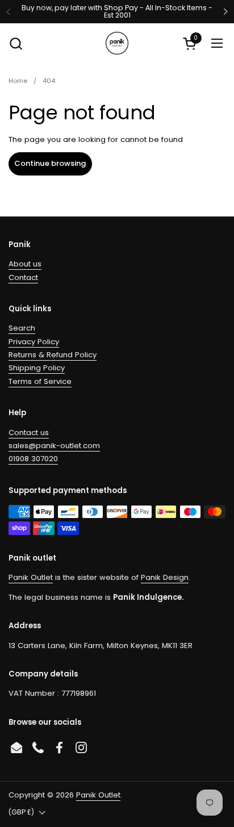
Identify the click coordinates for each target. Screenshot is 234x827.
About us (25, 263)
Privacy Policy (34, 341)
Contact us (29, 432)
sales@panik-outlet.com (54, 445)
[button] (16, 43)
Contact (23, 277)
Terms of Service (40, 381)
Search (22, 328)
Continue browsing (50, 163)
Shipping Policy (37, 367)
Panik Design (165, 577)
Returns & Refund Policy (53, 354)
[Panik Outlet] (117, 43)
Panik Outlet (31, 577)
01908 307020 (33, 458)
